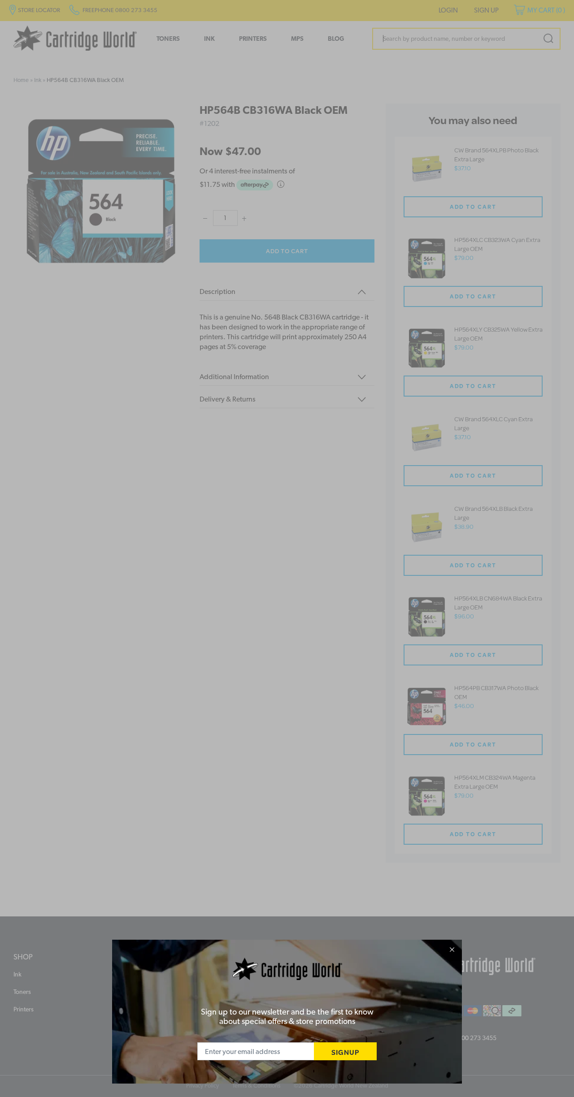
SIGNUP (345, 1052)
